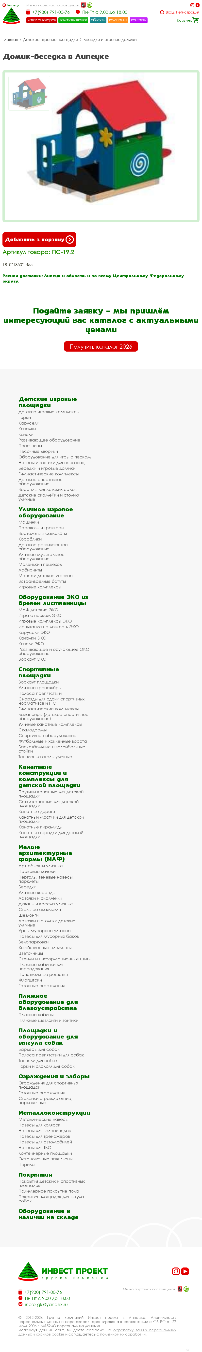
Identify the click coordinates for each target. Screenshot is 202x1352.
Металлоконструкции (54, 1113)
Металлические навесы (43, 1119)
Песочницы (30, 445)
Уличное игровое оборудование (45, 512)
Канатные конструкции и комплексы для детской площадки (49, 776)
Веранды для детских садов (47, 489)
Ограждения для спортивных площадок (48, 1085)
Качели (25, 434)
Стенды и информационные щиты (54, 959)
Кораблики (30, 539)
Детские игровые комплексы (48, 412)
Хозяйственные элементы (44, 947)
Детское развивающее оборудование (43, 546)
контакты (139, 19)
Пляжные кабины (35, 1014)
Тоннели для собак (38, 1060)
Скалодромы (32, 730)
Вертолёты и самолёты (42, 533)
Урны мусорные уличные (44, 930)
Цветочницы (30, 953)
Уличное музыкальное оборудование (41, 556)
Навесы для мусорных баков (48, 936)
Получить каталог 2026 (101, 346)
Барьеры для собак (39, 1049)
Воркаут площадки (38, 682)
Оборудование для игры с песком (54, 457)
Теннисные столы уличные (45, 756)
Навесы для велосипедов (44, 1130)
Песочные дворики (38, 451)
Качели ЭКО (31, 643)
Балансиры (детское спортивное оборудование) (53, 716)
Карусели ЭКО (34, 632)
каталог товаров (42, 19)
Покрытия (35, 1174)
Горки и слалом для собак (46, 1066)
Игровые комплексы (39, 587)
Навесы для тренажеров (44, 1136)
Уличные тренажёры (39, 687)
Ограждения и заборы (54, 1076)
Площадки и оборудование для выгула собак (48, 1036)
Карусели (28, 423)
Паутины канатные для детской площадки (51, 794)
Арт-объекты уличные (40, 866)
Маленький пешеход (40, 564)
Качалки (27, 429)
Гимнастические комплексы (48, 474)
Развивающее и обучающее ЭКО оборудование (53, 651)
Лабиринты (30, 570)
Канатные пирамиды (40, 827)
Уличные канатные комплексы (50, 724)
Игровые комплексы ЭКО (45, 621)
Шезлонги (28, 915)
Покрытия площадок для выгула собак (51, 1199)
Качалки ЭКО (32, 638)
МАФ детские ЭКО (38, 610)
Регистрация (188, 12)
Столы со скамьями (39, 909)
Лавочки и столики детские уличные (46, 923)
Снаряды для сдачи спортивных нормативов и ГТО (51, 701)
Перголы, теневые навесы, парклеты (46, 879)
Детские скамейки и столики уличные (49, 497)
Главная (10, 39)
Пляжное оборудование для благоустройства (48, 1002)
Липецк (13, 5)
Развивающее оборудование (49, 440)
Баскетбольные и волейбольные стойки (51, 749)
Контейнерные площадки (45, 1153)
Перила (26, 1164)
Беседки (27, 887)
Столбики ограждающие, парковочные (45, 1100)
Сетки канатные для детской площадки (48, 803)
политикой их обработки (123, 1334)
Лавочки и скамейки (40, 898)
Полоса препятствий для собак (51, 1055)
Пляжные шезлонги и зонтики (48, 1020)
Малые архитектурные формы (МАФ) (45, 853)
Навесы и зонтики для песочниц (51, 462)
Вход (170, 12)
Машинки (28, 522)
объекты (98, 19)
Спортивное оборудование (47, 735)
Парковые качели (36, 871)
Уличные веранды (36, 892)
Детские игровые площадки (50, 39)
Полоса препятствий (40, 693)
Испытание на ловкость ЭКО (48, 627)
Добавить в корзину (34, 239)
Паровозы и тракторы (41, 528)
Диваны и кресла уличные (45, 904)
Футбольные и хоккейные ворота (52, 741)
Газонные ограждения (41, 985)
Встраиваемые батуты (42, 581)
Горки (24, 417)
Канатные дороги (36, 811)
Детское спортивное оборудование (40, 481)
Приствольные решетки (43, 974)
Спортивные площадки (38, 672)
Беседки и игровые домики (110, 39)
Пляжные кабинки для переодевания (40, 966)
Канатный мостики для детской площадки (51, 819)
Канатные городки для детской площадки (50, 834)
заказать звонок (73, 19)
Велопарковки (33, 942)
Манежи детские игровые (45, 575)
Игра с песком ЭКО (40, 615)
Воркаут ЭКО (32, 659)
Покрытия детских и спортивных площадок (51, 1183)
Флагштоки (30, 980)
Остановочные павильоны (45, 1159)
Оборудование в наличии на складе (48, 1214)
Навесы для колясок (39, 1125)
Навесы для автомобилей (45, 1142)
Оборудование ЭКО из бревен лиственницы (53, 600)
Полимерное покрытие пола (48, 1191)
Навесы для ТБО (34, 1147)
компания (118, 19)
